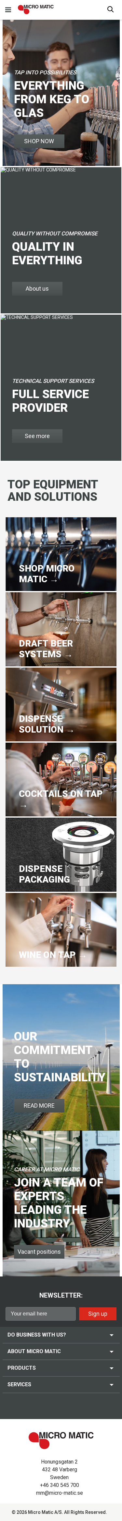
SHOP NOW (39, 141)
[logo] (36, 9)
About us (37, 288)
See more (37, 436)
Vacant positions (39, 1251)
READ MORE (39, 1105)
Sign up (97, 1313)
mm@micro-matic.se (59, 1493)
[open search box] (110, 10)
